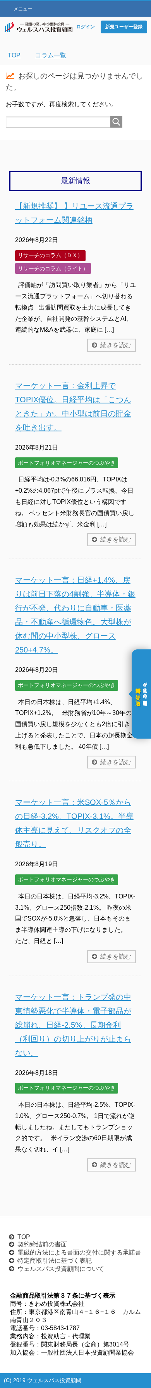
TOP (23, 1237)
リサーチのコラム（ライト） (53, 268)
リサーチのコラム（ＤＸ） (50, 255)
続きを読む (115, 345)
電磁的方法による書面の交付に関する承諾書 (79, 1252)
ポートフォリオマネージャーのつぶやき (66, 463)
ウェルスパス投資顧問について (60, 1268)
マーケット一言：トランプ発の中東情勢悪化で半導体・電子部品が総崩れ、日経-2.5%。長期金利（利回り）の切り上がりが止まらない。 (73, 1025)
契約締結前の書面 (42, 1244)
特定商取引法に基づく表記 (54, 1260)
